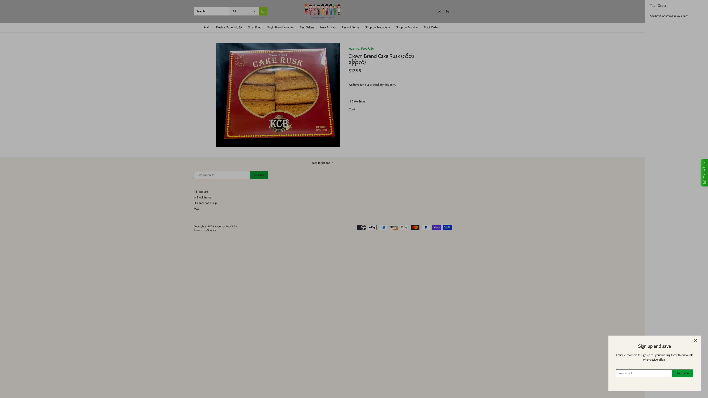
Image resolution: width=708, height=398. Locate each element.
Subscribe (683, 373)
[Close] (695, 341)
